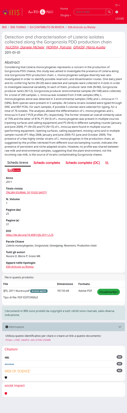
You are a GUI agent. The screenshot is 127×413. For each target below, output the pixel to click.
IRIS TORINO (18, 27)
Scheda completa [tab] (47, 163)
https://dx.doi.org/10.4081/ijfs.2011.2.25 (29, 235)
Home (64, 8)
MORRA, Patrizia (58, 47)
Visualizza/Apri (108, 292)
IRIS (4, 27)
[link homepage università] (41, 12)
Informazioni (16, 327)
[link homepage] (12, 12)
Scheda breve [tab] (17, 162)
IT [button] (116, 5)
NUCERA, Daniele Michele (24, 47)
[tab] (107, 162)
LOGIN (119, 18)
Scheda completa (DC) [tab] (83, 163)
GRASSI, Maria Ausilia (89, 47)
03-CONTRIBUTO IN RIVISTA (47, 27)
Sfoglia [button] (64, 15)
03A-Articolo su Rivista (81, 27)
